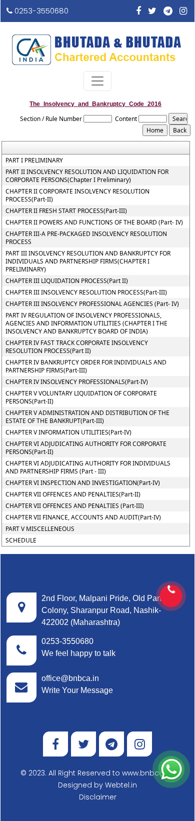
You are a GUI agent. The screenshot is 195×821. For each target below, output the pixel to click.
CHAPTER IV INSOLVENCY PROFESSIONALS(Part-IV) (77, 382)
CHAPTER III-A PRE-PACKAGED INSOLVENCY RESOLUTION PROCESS (86, 238)
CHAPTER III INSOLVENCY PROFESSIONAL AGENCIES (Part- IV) (92, 304)
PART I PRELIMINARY (34, 160)
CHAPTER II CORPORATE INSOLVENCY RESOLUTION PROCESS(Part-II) (78, 196)
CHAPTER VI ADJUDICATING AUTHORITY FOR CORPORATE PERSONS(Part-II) (86, 448)
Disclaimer (97, 797)
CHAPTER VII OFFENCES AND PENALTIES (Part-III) (75, 506)
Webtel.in (121, 785)
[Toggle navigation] (98, 81)
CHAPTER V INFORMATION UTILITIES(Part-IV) (69, 432)
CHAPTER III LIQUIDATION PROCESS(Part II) (67, 281)
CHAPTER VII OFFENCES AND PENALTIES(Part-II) (73, 494)
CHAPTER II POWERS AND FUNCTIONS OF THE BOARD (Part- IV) (94, 222)
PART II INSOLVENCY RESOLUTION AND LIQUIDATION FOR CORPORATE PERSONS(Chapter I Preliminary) (87, 176)
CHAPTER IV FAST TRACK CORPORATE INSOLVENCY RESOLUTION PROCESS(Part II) (77, 347)
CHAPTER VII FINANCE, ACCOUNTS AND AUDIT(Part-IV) (83, 518)
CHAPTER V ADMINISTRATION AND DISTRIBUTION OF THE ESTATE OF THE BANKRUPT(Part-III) (88, 417)
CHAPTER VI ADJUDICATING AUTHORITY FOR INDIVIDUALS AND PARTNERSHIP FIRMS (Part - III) (88, 468)
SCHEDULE (21, 540)
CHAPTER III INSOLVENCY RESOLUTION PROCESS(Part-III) (86, 292)
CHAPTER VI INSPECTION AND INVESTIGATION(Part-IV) (83, 483)
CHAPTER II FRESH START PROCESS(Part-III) (66, 211)
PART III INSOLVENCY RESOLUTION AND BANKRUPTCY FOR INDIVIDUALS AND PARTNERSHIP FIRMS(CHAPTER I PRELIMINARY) (88, 262)
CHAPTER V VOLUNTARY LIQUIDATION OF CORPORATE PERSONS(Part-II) (81, 398)
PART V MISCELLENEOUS (40, 529)
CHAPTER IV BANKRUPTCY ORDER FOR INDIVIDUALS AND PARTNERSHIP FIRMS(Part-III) (86, 366)
